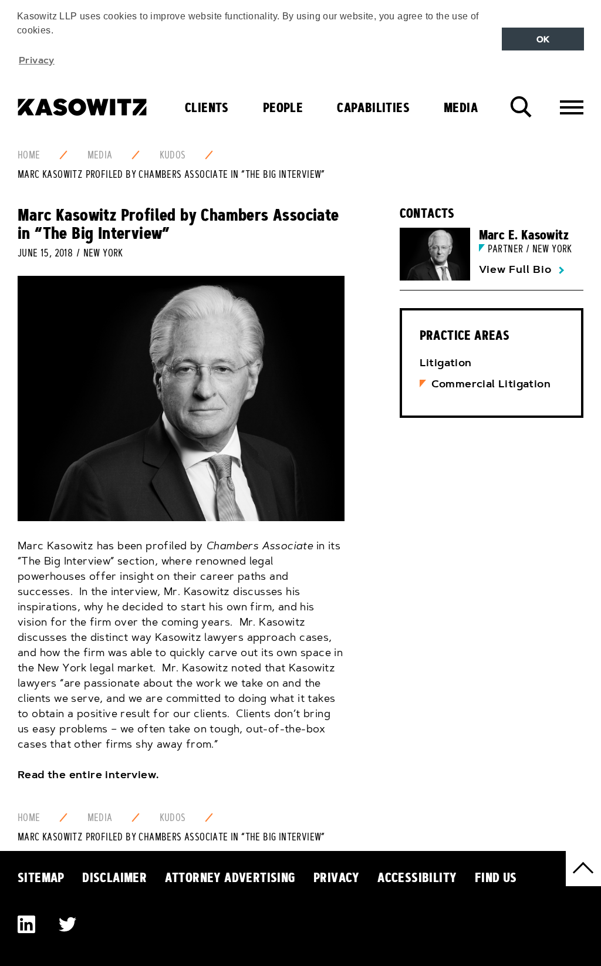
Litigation (446, 362)
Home (29, 155)
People (283, 107)
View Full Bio (515, 269)
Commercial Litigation (491, 383)
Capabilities (373, 107)
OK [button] (543, 39)
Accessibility (417, 877)
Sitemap (41, 877)
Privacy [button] (37, 60)
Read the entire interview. (88, 774)
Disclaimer (114, 877)
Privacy (336, 877)
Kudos (173, 155)
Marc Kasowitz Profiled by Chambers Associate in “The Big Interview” (171, 174)
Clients (207, 107)
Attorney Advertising (230, 877)
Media (461, 107)
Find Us (496, 877)
